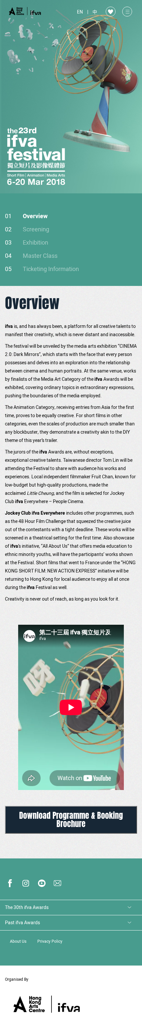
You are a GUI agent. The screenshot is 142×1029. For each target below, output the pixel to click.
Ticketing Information (51, 269)
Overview (35, 216)
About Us (18, 941)
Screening (36, 229)
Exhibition (35, 242)
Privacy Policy (49, 941)
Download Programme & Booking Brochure (71, 820)
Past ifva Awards (22, 922)
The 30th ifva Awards (27, 907)
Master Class (40, 256)
